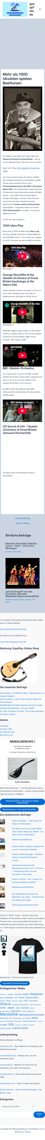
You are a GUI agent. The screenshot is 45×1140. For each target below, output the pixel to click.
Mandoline (9, 1014)
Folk (26, 1000)
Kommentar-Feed (7, 732)
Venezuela (18, 1025)
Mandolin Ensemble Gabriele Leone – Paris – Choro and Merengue (21, 545)
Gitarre (5, 1004)
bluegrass (36, 993)
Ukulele (3, 1024)
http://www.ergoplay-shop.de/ (13, 642)
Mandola (30, 1011)
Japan (10, 1007)
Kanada (25, 1008)
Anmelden (4, 726)
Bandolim (18, 994)
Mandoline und (6, 1018)
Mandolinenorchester (31, 1014)
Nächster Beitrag (23, 523)
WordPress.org (6, 735)
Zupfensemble (5, 1028)
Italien (3, 1007)
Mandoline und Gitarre (21, 1018)
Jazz (18, 1008)
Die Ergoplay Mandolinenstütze (13, 629)
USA (11, 1024)
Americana (3, 994)
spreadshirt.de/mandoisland (14, 983)
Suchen (39, 1115)
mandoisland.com (7, 1083)
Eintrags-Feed (6, 729)
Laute (24, 1011)
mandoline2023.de (8, 1055)
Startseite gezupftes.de (22, 839)
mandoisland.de (7, 1074)
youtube (9, 552)
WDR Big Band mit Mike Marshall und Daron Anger (21, 705)
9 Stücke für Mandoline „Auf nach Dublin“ (17, 708)
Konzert (15, 1011)
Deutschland (31, 997)
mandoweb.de (6, 1065)
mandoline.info (6, 1046)
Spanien (40, 1021)
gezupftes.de (32, 9)
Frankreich (33, 1001)
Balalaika (11, 994)
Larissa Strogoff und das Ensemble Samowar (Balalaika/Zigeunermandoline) (22, 593)
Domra (2, 1001)
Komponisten (5, 1011)
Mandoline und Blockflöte (23, 887)
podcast (2, 1021)
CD (15, 998)
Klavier (32, 1008)
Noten (35, 1017)
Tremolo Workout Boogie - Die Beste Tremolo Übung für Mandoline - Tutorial (27, 857)
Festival (14, 1001)
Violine (25, 1025)
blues (2, 998)
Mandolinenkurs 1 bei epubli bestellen (19, 809)
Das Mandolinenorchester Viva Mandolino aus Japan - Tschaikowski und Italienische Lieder (28, 897)
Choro (21, 997)
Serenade (18, 1021)
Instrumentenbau (35, 1005)
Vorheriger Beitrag (22, 518)
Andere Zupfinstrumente (15, 600)
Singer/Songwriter (30, 1021)
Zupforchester (20, 1028)
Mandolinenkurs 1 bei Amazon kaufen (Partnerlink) (22, 802)
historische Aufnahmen (20, 1005)
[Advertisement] (22, 42)
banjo (26, 994)
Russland (10, 1021)
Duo (8, 1000)
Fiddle (20, 1001)
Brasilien (9, 997)
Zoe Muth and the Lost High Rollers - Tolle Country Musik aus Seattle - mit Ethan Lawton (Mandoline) (27, 831)
